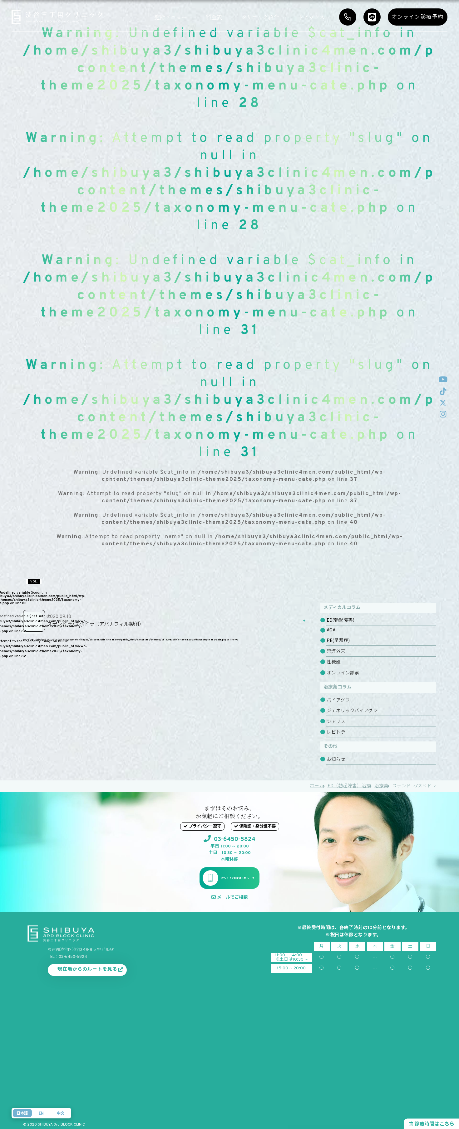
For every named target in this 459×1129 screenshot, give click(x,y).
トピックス (311, 17)
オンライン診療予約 (418, 16)
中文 (60, 1113)
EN (41, 1113)
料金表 (214, 17)
